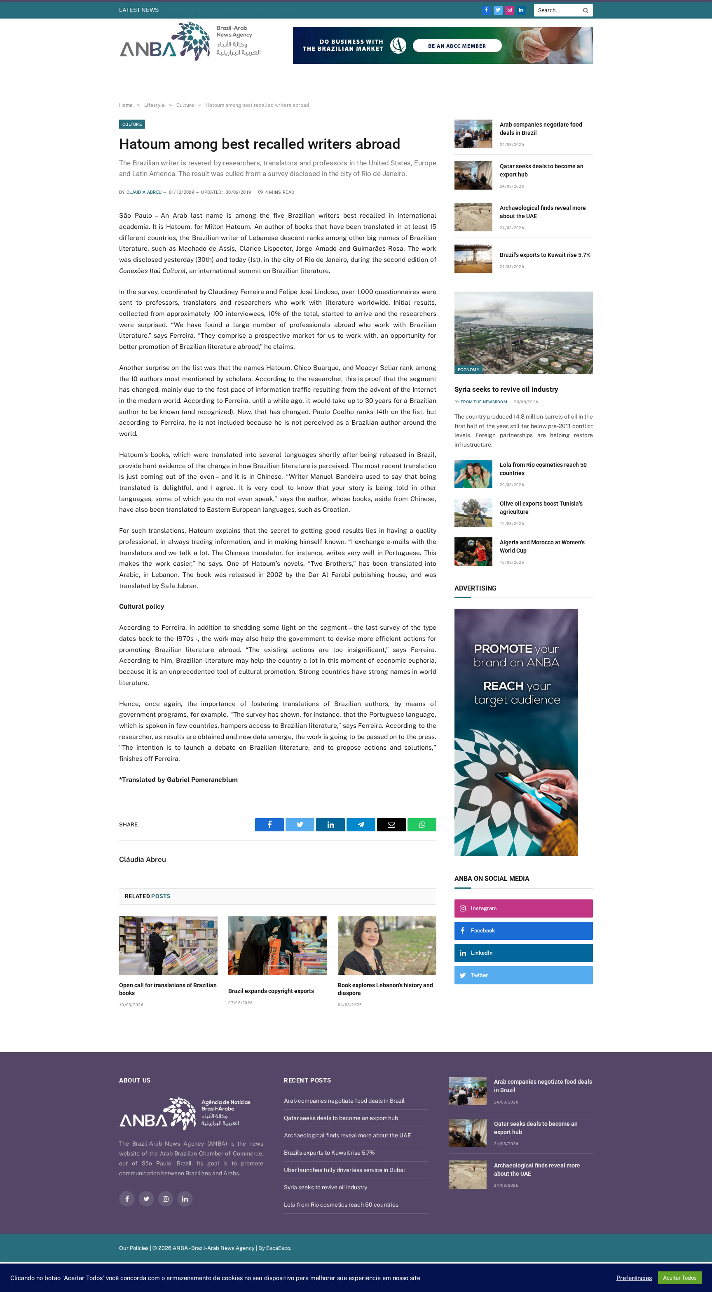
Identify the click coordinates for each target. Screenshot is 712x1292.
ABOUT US (135, 1080)
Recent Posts (307, 1080)
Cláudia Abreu (144, 192)
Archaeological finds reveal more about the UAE (233, 10)
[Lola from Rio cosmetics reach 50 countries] (473, 474)
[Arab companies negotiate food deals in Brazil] (473, 134)
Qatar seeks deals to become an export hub (541, 170)
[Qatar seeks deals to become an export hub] (473, 175)
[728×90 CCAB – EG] (443, 62)
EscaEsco (278, 1248)
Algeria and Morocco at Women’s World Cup (542, 546)
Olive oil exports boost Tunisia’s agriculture (541, 507)
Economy (468, 369)
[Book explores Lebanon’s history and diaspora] (387, 945)
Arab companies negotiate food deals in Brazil (541, 128)
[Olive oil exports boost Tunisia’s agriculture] (473, 513)
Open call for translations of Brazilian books (168, 989)
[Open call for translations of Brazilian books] (168, 945)
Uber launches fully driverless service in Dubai (344, 1170)
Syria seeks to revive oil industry (506, 389)
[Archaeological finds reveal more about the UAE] (473, 217)
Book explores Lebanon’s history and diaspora (385, 989)
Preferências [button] (634, 1277)
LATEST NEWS (139, 10)
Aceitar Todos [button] (680, 1278)
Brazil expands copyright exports (271, 991)
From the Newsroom (484, 402)
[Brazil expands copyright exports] (277, 945)
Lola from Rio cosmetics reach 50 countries (543, 468)
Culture (132, 124)
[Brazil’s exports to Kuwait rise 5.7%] (473, 259)
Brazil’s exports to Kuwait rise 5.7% (545, 255)
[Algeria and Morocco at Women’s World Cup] (473, 551)
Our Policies (134, 1248)
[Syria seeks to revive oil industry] (523, 333)
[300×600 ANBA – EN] (523, 732)
